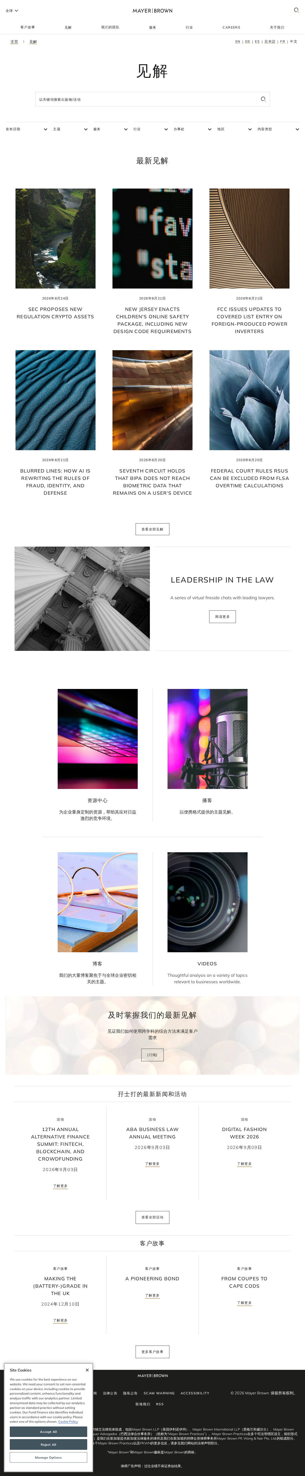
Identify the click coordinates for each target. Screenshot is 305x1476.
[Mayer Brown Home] (153, 11)
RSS (160, 1404)
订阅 (93, 1393)
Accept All (48, 1432)
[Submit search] (263, 99)
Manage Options (48, 1457)
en (237, 41)
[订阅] (152, 1055)
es (257, 41)
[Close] (87, 1370)
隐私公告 (130, 1393)
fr (282, 41)
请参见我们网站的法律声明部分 (194, 1443)
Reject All (48, 1444)
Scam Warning (159, 1393)
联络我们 (143, 1404)
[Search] (296, 11)
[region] (48, 1417)
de (247, 41)
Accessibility (195, 1393)
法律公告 (110, 1393)
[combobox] (152, 99)
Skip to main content (23, 4)
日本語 (269, 41)
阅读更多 (222, 616)
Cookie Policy (68, 1421)
